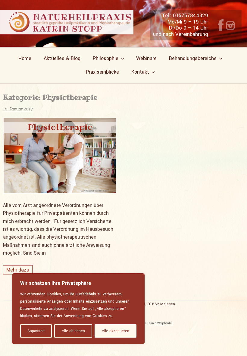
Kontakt (140, 71)
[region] (78, 308)
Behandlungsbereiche (193, 58)
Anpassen (36, 331)
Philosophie (105, 58)
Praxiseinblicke (102, 71)
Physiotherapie (59, 127)
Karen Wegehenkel (161, 323)
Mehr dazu (17, 269)
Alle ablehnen (73, 331)
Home (24, 58)
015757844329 (190, 15)
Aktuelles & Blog (62, 58)
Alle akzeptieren (115, 331)
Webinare (146, 58)
